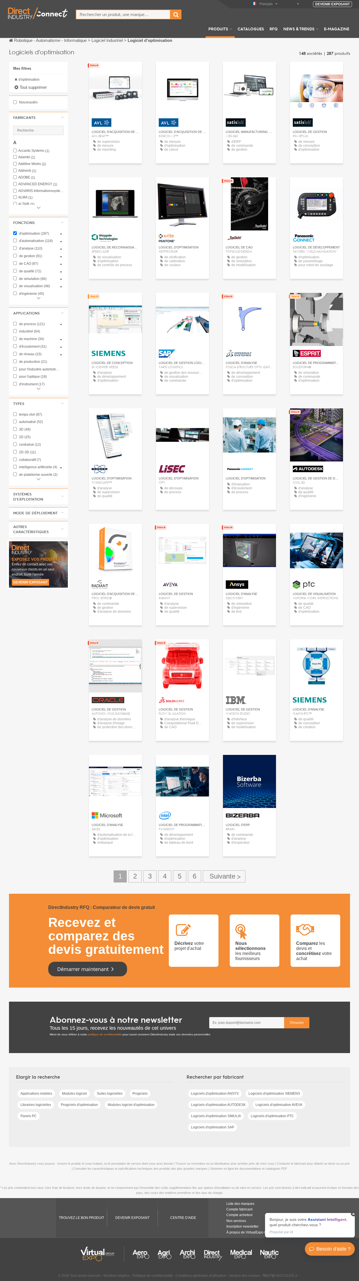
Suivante (224, 876)
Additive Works (32, 164)
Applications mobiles (36, 1094)
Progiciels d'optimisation (79, 1105)
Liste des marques (240, 1204)
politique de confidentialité (105, 1034)
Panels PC (28, 1116)
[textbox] (123, 14)
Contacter (115, 302)
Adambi (26, 157)
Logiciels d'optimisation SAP (212, 1127)
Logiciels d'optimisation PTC (272, 1116)
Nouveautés (28, 102)
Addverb (27, 171)
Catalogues (251, 28)
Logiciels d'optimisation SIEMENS (274, 1094)
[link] (310, 1225)
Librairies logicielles (35, 1105)
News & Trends (298, 28)
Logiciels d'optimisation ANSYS (215, 1094)
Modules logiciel (74, 1094)
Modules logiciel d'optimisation (131, 1105)
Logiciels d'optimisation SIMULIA (216, 1116)
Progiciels (140, 1094)
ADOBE (26, 177)
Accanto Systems (33, 151)
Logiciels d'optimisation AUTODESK (218, 1105)
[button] (38, 117)
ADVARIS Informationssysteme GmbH (41, 191)
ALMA (25, 197)
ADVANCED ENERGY (37, 184)
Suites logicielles (110, 1094)
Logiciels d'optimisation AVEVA (279, 1105)
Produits (218, 28)
